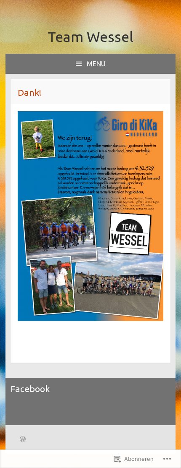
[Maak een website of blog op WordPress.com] (23, 440)
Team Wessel (90, 36)
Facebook (30, 389)
